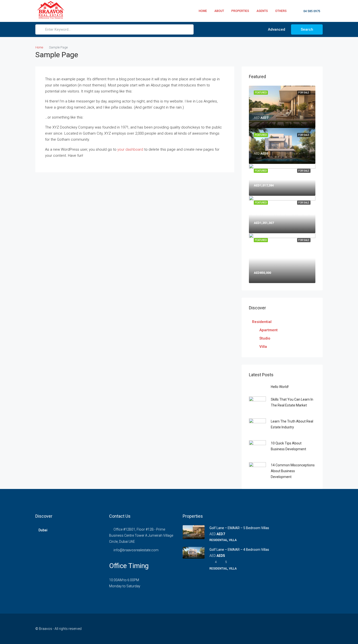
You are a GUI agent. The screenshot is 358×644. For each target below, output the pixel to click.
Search (307, 29)
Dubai (42, 530)
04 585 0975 (311, 11)
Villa (263, 346)
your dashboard (130, 149)
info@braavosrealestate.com (136, 550)
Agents (262, 11)
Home (203, 11)
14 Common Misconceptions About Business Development (293, 471)
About (219, 11)
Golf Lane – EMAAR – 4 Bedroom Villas (239, 550)
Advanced (276, 29)
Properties (240, 11)
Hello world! (280, 387)
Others (281, 11)
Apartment (268, 330)
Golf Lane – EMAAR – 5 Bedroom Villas (239, 528)
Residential (262, 322)
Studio (264, 338)
